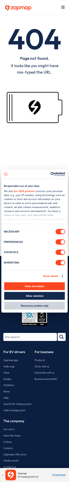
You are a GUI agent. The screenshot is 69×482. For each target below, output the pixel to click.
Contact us (9, 467)
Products (39, 360)
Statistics (8, 385)
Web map (9, 366)
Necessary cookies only (34, 305)
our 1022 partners (25, 191)
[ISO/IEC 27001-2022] (34, 318)
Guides (7, 379)
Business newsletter (45, 379)
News (6, 391)
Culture (7, 442)
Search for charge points (17, 404)
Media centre (11, 460)
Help (6, 397)
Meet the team (12, 435)
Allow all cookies (34, 286)
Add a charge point (14, 410)
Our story (8, 429)
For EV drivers (14, 352)
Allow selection (35, 295)
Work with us (41, 366)
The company (13, 421)
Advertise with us (44, 372)
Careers (8, 448)
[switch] (60, 241)
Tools (6, 372)
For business (43, 352)
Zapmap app (10, 360)
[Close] (3, 475)
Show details (50, 276)
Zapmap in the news (14, 454)
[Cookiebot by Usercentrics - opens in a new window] (50, 174)
